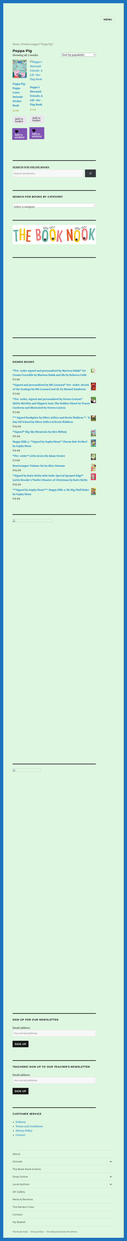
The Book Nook (20, 1232)
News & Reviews (23, 1199)
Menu (108, 19)
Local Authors (21, 1184)
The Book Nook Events (27, 1169)
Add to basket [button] (19, 120)
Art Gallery (19, 1191)
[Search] (90, 173)
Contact (20, 1134)
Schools (17, 1161)
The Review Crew (23, 1206)
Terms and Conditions (29, 1126)
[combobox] (54, 205)
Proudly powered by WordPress (62, 1232)
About (16, 1154)
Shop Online (20, 1176)
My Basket (19, 1222)
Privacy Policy (24, 1130)
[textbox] (54, 206)
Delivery (21, 1122)
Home (16, 44)
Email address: (22, 1027)
